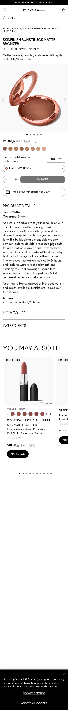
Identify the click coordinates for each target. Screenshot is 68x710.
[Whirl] (30, 414)
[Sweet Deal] (42, 414)
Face (26, 29)
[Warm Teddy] (24, 414)
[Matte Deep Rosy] (27, 149)
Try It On (56, 159)
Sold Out (42, 179)
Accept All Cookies (34, 703)
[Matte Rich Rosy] (5, 149)
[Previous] (8, 414)
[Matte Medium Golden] (10, 149)
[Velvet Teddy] (12, 414)
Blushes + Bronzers (44, 29)
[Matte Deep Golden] (16, 149)
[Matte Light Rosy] (44, 149)
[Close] (64, 674)
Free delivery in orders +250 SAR (34, 3)
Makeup (16, 29)
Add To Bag (18, 454)
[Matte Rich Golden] (22, 149)
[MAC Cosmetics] (34, 10)
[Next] (49, 414)
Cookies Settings (34, 693)
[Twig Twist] (36, 414)
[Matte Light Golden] (38, 149)
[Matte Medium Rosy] (33, 149)
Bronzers (9, 31)
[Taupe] (18, 414)
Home (6, 29)
